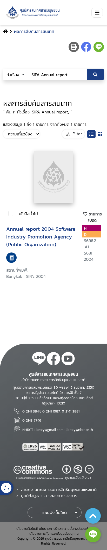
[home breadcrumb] (5, 31)
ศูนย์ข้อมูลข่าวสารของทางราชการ (49, 496)
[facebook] (53, 359)
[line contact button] (93, 534)
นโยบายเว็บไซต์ (26, 528)
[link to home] (32, 12)
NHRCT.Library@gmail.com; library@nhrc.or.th (57, 429)
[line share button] (98, 47)
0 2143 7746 (31, 420)
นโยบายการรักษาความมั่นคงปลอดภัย (64, 528)
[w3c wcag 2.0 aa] (50, 447)
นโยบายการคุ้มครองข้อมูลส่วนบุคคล (54, 533)
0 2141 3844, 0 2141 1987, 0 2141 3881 (50, 411)
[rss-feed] (39, 359)
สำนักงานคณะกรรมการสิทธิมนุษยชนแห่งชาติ (59, 489)
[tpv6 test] (30, 447)
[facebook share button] (86, 47)
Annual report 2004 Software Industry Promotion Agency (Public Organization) (40, 236)
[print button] (74, 47)
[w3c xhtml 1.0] (73, 447)
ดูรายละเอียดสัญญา (78, 477)
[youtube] (68, 359)
